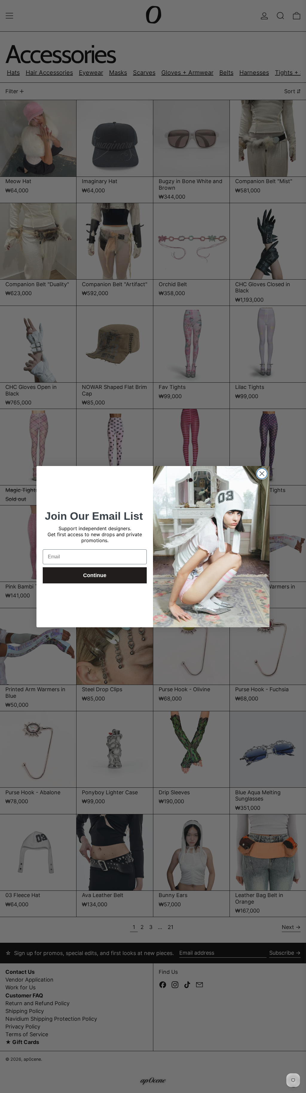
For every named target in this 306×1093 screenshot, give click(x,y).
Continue (94, 575)
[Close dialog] (262, 473)
